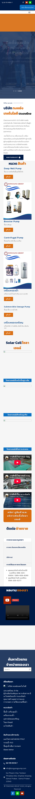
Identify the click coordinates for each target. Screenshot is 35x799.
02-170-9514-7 (8, 2)
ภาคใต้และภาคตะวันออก (16, 564)
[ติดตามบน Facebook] (23, 2)
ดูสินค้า (8, 177)
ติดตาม (15, 600)
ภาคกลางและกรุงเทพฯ (15, 540)
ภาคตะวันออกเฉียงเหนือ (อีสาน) (16, 552)
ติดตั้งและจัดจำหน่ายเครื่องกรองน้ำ (17, 60)
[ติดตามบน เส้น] (30, 2)
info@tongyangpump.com (16, 768)
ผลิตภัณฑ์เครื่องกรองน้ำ (17, 88)
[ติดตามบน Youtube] (26, 2)
